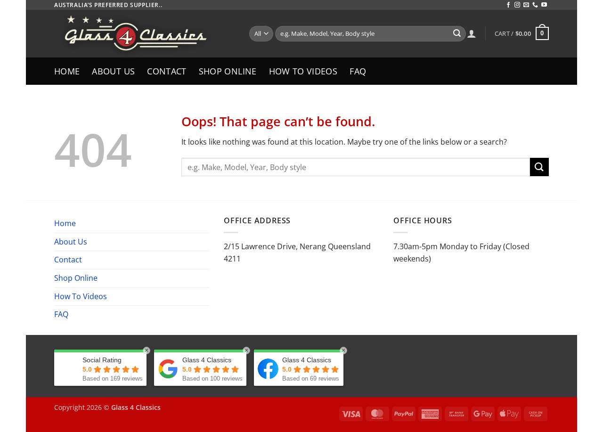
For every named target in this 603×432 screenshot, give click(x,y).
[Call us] (535, 5)
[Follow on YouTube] (544, 5)
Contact (166, 71)
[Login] (471, 33)
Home (67, 71)
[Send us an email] (526, 5)
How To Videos (303, 71)
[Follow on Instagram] (517, 5)
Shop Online (228, 71)
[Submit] (457, 34)
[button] (522, 33)
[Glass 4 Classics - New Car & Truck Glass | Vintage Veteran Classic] (144, 33)
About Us (113, 71)
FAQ (358, 71)
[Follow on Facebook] (508, 5)
